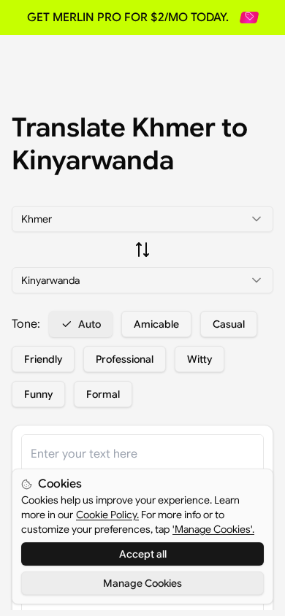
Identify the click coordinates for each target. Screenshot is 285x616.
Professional (124, 359)
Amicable (156, 324)
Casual (229, 324)
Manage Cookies (142, 583)
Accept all (143, 554)
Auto (89, 324)
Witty (199, 359)
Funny (38, 394)
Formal (103, 394)
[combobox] (142, 219)
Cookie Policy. (107, 514)
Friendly (43, 359)
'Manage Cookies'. (213, 529)
